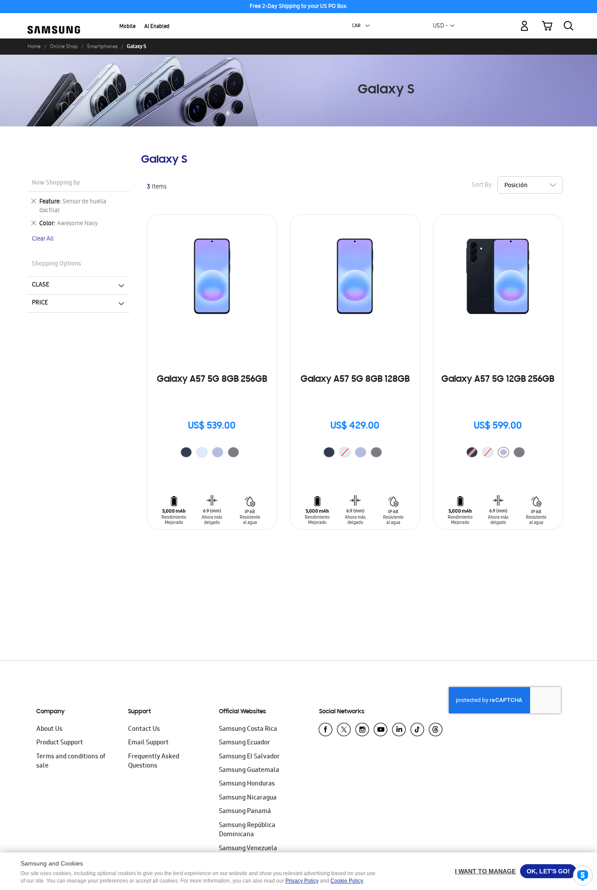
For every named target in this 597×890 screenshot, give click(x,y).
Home (34, 46)
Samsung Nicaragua (248, 798)
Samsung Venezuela (248, 849)
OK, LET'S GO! (548, 871)
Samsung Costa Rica (248, 729)
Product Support (59, 743)
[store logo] (54, 21)
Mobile (127, 27)
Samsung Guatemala (249, 770)
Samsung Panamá (245, 811)
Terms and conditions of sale (70, 761)
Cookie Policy (346, 881)
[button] (367, 26)
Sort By (482, 186)
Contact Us (144, 729)
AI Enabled (157, 27)
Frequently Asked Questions (153, 761)
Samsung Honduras (247, 784)
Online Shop (64, 46)
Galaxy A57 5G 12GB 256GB (497, 379)
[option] (186, 452)
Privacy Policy (302, 881)
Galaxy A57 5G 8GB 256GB (212, 379)
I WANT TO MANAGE (485, 871)
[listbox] (211, 453)
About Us (49, 729)
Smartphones (102, 46)
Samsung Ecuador (244, 743)
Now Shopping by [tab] (56, 183)
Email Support (148, 743)
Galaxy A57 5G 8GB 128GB (355, 379)
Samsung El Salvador (249, 757)
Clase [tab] (40, 285)
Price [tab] (40, 303)
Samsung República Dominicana (247, 830)
